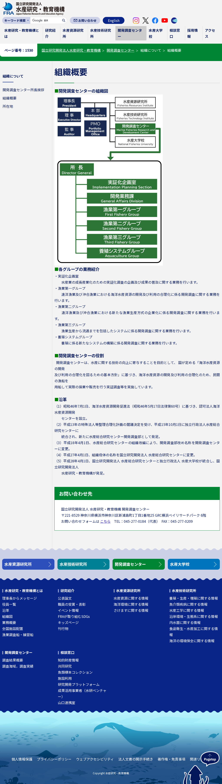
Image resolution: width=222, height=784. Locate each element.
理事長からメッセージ (19, 598)
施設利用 (65, 678)
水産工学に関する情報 (186, 610)
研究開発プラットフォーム (79, 684)
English (113, 20)
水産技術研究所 (100, 33)
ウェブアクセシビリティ (95, 759)
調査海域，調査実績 (17, 666)
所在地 (8, 106)
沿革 (5, 610)
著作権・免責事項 (171, 759)
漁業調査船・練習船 (17, 634)
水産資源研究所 (73, 33)
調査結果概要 (12, 660)
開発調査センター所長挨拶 (23, 89)
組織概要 (9, 98)
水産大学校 (156, 33)
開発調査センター (130, 33)
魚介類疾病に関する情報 (188, 604)
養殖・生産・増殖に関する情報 (193, 598)
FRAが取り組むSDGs (74, 616)
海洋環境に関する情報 (131, 604)
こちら (105, 521)
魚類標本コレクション (75, 672)
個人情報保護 (21, 759)
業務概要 (9, 622)
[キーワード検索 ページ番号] (16, 20)
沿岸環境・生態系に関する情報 (193, 616)
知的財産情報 (68, 660)
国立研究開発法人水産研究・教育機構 (71, 50)
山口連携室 (66, 702)
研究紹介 (50, 33)
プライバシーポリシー (54, 759)
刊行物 (63, 628)
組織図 (7, 616)
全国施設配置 (12, 628)
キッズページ (68, 622)
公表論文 (65, 598)
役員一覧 (9, 604)
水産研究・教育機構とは (21, 33)
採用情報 (192, 33)
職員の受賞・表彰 (72, 604)
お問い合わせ (87, 20)
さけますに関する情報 (131, 610)
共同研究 (65, 666)
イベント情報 (68, 610)
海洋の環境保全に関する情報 (191, 640)
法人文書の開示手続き (135, 759)
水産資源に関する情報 (131, 598)
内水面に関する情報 (185, 622)
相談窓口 (175, 33)
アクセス (210, 33)
